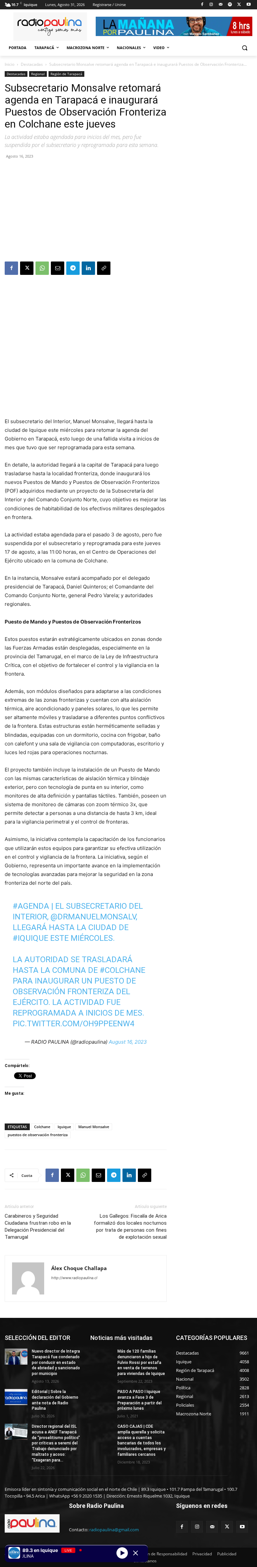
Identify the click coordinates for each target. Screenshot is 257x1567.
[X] (239, 5)
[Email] (57, 268)
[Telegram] (73, 268)
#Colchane (122, 970)
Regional (38, 73)
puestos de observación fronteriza (38, 1134)
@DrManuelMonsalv (93, 916)
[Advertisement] (86, 211)
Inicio (9, 64)
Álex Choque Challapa (79, 1268)
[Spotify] (230, 5)
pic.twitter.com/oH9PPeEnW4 (73, 1023)
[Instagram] (211, 5)
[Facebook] (202, 5)
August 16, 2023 (128, 1042)
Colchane (42, 1126)
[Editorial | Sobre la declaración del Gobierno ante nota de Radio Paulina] (16, 1397)
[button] (244, 48)
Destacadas (32, 64)
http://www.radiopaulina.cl (74, 1277)
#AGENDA (31, 906)
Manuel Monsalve (93, 1126)
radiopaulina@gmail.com (114, 1530)
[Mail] (221, 5)
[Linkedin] (88, 268)
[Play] (122, 1552)
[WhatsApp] (42, 268)
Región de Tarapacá (66, 73)
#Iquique (30, 938)
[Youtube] (248, 5)
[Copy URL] (103, 268)
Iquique (64, 1126)
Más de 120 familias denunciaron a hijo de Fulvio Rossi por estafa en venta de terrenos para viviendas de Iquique (141, 1362)
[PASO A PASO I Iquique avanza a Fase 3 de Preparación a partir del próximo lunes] (101, 1397)
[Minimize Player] (136, 1553)
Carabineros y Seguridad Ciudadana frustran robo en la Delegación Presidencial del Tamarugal (38, 1226)
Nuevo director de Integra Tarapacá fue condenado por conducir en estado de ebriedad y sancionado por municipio (56, 1362)
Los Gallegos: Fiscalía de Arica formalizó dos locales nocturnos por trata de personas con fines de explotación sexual (130, 1226)
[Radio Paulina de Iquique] (50, 26)
